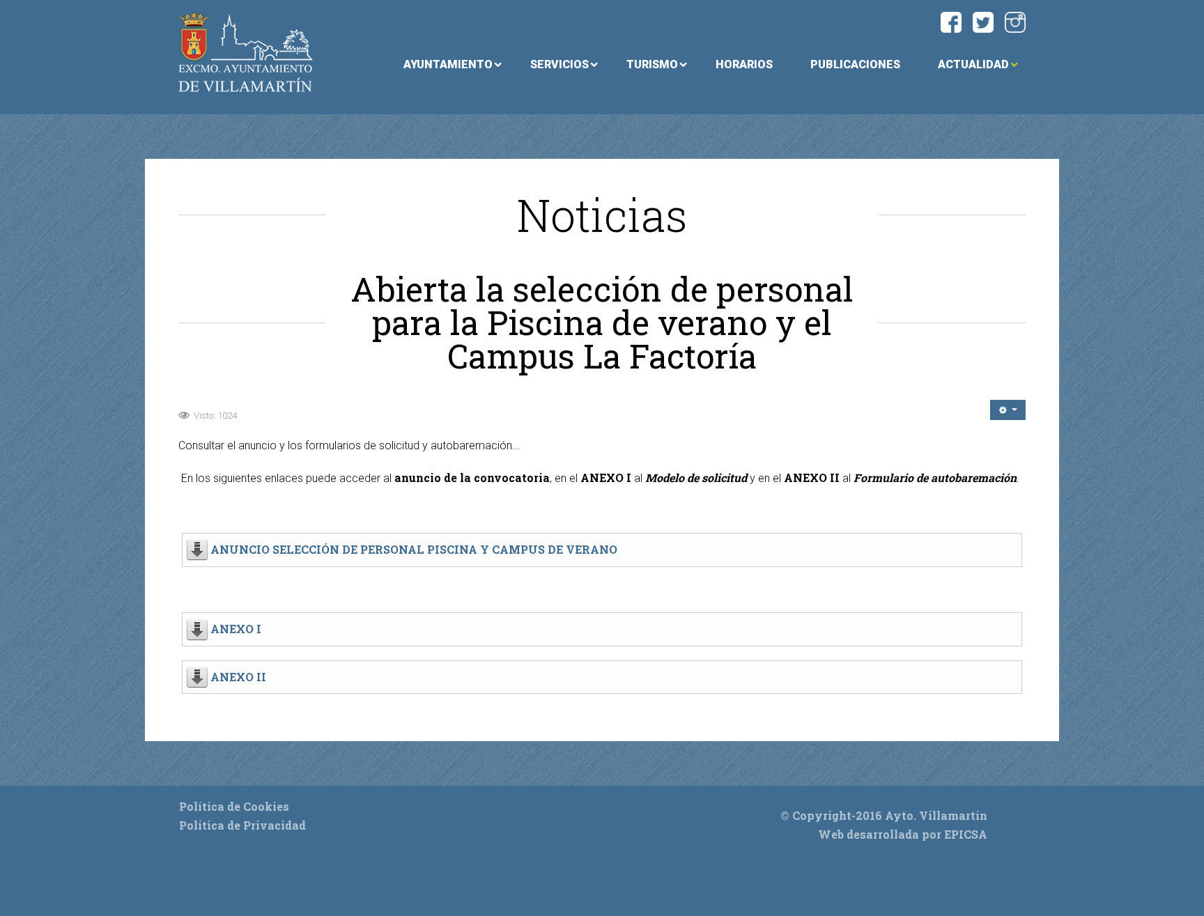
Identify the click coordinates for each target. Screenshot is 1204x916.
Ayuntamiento (448, 64)
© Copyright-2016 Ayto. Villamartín (883, 815)
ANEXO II (238, 676)
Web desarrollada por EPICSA (902, 834)
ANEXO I (235, 628)
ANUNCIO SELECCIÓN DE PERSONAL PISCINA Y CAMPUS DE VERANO (413, 549)
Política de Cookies (234, 806)
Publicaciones (855, 64)
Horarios (744, 64)
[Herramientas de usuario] (1008, 410)
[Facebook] (951, 20)
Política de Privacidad (242, 825)
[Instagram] (1015, 20)
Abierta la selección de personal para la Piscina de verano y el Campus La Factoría (602, 322)
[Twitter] (983, 20)
